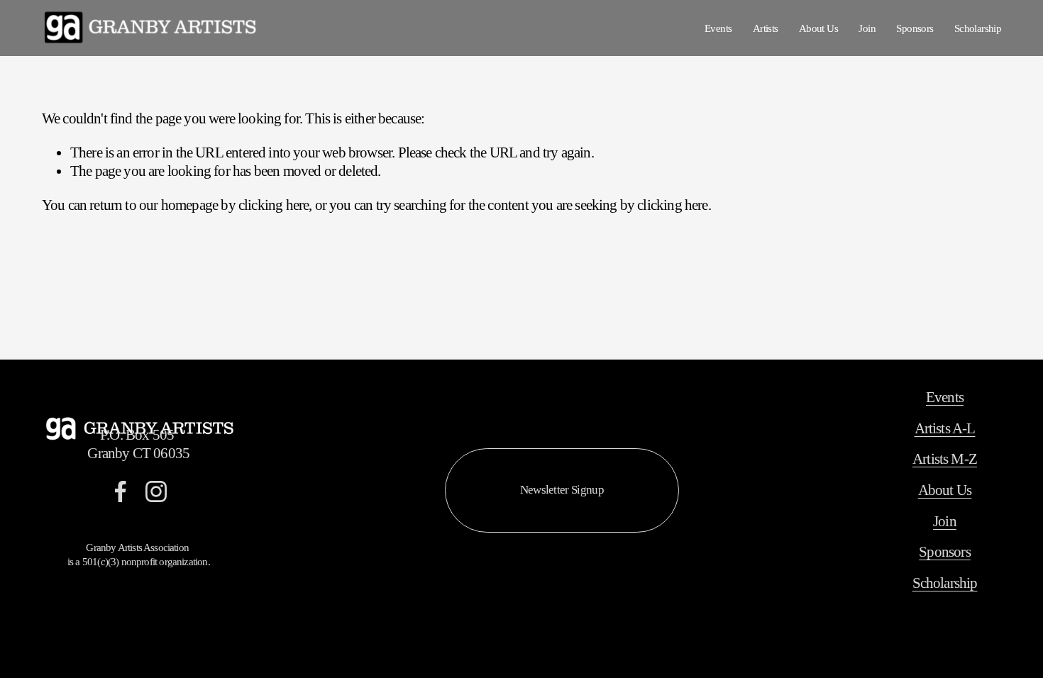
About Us (818, 28)
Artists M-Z (944, 459)
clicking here (273, 205)
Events (718, 28)
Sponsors (914, 28)
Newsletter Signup (562, 489)
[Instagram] (156, 491)
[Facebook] (120, 491)
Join (867, 28)
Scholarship (977, 28)
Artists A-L (945, 428)
